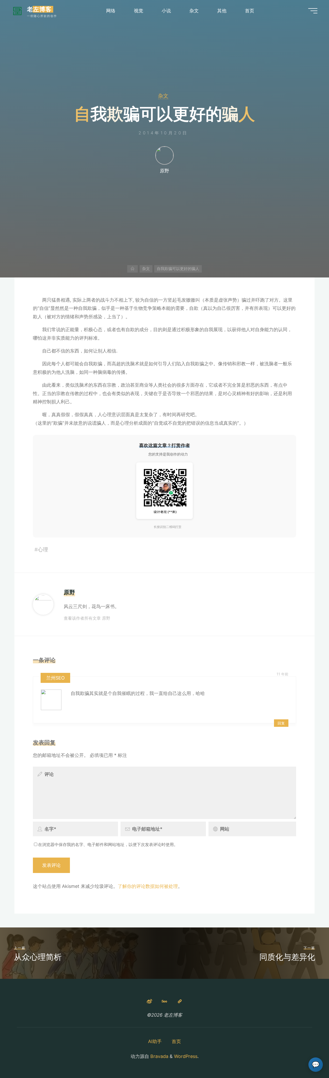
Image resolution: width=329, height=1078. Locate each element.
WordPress (185, 1056)
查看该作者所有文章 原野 (87, 618)
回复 (281, 723)
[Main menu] (312, 10)
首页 (176, 1041)
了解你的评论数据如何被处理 (148, 886)
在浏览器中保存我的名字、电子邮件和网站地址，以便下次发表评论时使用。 (108, 844)
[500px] (164, 1001)
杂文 (163, 96)
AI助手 (155, 1041)
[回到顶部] (309, 1058)
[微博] (149, 1001)
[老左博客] (17, 10)
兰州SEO (55, 678)
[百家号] (179, 1001)
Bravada (158, 1056)
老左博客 (39, 9)
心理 (43, 549)
